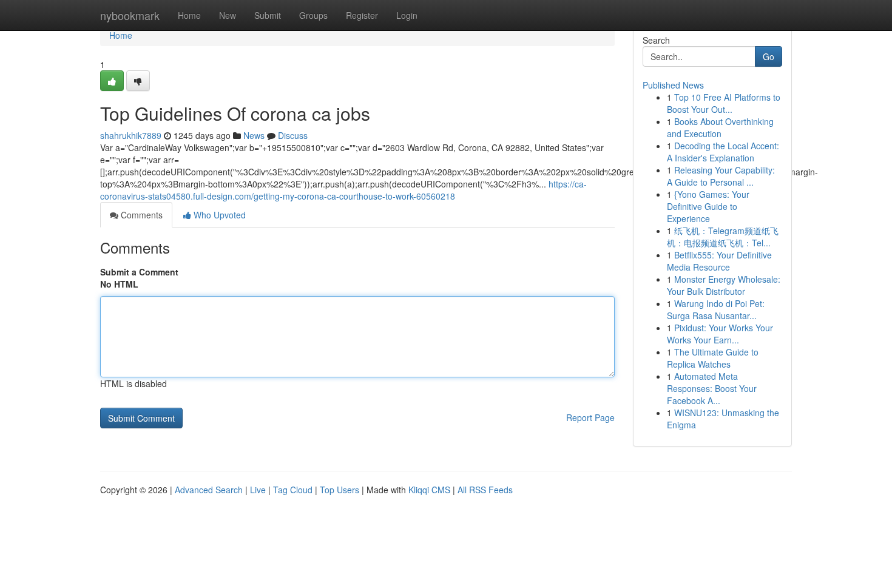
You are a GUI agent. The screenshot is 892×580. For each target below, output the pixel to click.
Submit (267, 15)
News (254, 135)
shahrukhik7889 (130, 135)
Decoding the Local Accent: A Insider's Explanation (723, 152)
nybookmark (130, 15)
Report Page (590, 417)
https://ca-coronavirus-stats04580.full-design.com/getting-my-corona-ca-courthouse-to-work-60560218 (343, 190)
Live (258, 490)
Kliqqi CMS (429, 490)
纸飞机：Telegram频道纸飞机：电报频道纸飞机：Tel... (723, 236)
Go (768, 56)
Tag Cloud (293, 490)
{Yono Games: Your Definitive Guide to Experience (708, 206)
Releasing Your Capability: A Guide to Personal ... (721, 176)
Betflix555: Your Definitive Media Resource (719, 261)
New (227, 15)
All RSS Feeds (485, 490)
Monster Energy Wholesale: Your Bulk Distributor (723, 285)
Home (189, 15)
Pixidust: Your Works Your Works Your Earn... (720, 334)
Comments (140, 215)
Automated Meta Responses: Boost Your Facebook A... (712, 388)
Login (406, 15)
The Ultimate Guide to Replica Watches (713, 358)
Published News (673, 85)
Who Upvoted (218, 215)
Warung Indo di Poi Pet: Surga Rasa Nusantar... (716, 309)
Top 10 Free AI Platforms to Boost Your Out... (723, 103)
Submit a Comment (139, 272)
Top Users (339, 490)
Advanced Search (209, 490)
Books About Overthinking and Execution (720, 127)
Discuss (293, 135)
